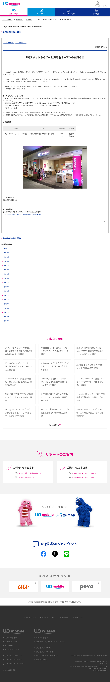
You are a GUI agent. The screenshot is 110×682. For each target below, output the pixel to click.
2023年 (6, 261)
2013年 (6, 304)
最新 (5, 248)
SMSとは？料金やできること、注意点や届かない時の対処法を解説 (55, 412)
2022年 (6, 265)
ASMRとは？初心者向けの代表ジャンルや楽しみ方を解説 (90, 366)
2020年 (6, 274)
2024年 (6, 257)
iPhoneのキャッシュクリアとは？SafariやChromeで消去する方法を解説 (19, 366)
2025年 (6, 252)
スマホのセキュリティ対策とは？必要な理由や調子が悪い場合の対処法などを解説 (18, 351)
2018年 (29, 19)
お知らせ (19, 19)
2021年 (6, 269)
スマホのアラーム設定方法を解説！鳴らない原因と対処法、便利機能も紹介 (18, 381)
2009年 (6, 321)
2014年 (6, 299)
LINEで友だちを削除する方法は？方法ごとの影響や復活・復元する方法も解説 (54, 381)
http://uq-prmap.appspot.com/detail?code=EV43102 (22, 214)
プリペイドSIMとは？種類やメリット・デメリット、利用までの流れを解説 (90, 381)
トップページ (7, 19)
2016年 (6, 291)
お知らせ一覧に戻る (12, 31)
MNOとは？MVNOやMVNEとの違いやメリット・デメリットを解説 (19, 397)
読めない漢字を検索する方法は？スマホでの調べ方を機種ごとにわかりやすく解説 (89, 351)
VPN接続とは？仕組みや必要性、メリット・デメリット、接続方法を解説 (55, 397)
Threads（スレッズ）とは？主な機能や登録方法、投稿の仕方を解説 (90, 397)
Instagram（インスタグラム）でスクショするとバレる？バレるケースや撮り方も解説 (19, 412)
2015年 (6, 295)
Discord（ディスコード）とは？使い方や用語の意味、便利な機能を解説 (90, 412)
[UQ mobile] (11, 4)
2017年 (6, 287)
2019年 (6, 278)
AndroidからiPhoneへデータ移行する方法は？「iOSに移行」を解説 (54, 351)
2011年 (6, 312)
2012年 (6, 308)
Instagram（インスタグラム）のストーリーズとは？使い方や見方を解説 (55, 366)
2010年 (6, 316)
